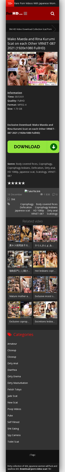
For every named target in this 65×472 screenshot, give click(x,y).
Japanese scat (22, 210)
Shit (13, 199)
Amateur (12, 343)
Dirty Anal (13, 363)
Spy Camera (14, 435)
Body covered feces (47, 204)
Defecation (25, 207)
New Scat (13, 402)
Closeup (12, 350)
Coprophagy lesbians (46, 207)
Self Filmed (13, 422)
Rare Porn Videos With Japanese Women (36, 3)
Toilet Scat (13, 441)
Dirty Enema (14, 376)
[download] (33, 147)
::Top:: (32, 454)
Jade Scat (13, 396)
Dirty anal (52, 210)
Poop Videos (14, 409)
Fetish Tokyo (15, 389)
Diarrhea (12, 369)
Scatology (52, 213)
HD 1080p (38, 210)
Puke (10, 415)
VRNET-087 (37, 213)
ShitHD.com (14, 13)
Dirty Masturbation (18, 382)
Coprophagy (27, 204)
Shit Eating (13, 428)
